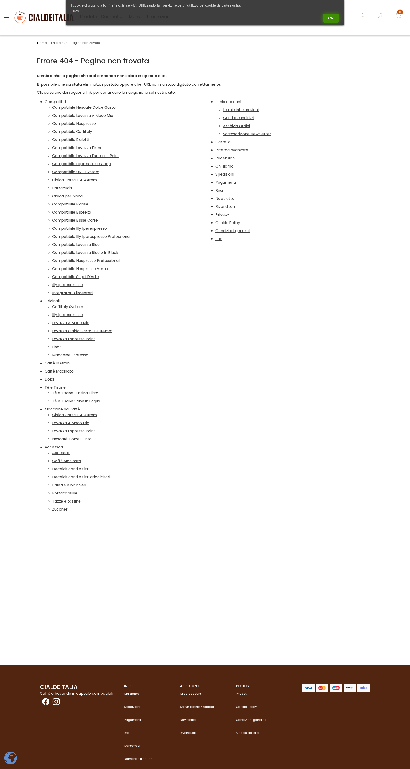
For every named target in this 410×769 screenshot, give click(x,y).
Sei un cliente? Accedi (197, 706)
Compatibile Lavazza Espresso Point (85, 155)
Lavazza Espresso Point (73, 339)
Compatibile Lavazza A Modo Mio (82, 115)
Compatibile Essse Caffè (75, 220)
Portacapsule (64, 493)
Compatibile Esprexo (71, 212)
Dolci (49, 379)
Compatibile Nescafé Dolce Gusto (84, 107)
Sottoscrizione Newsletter (247, 134)
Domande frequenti (139, 758)
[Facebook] (44, 703)
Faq (218, 239)
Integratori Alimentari (72, 293)
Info (76, 11)
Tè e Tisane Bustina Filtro (75, 393)
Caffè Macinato (59, 371)
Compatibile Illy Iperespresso (79, 228)
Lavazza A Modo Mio (70, 323)
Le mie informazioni (241, 109)
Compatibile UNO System (75, 172)
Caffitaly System (67, 306)
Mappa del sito (247, 733)
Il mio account (228, 101)
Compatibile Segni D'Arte (75, 277)
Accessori (54, 447)
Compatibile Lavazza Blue (76, 244)
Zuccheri (60, 509)
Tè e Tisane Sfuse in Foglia (76, 401)
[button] (398, 16)
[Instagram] (55, 703)
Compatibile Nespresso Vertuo (81, 268)
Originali (52, 301)
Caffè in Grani (57, 363)
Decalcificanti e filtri (70, 469)
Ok (331, 18)
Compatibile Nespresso (74, 123)
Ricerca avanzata (231, 150)
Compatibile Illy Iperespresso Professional (91, 236)
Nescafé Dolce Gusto (72, 439)
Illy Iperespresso (67, 285)
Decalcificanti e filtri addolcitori (81, 477)
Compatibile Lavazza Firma (77, 147)
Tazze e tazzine (66, 501)
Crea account (190, 693)
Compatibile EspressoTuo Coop (81, 164)
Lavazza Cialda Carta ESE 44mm (82, 331)
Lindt (56, 347)
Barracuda (62, 188)
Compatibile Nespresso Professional (86, 260)
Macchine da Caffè (62, 409)
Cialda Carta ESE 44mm (74, 180)
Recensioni (225, 158)
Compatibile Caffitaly (72, 131)
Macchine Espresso (70, 355)
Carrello (223, 142)
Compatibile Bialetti (70, 139)
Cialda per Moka (67, 196)
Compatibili (55, 101)
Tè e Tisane (55, 387)
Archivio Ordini (236, 126)
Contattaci (132, 745)
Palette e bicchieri (69, 485)
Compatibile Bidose (70, 204)
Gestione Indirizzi (238, 118)
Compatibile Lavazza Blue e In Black (85, 252)
